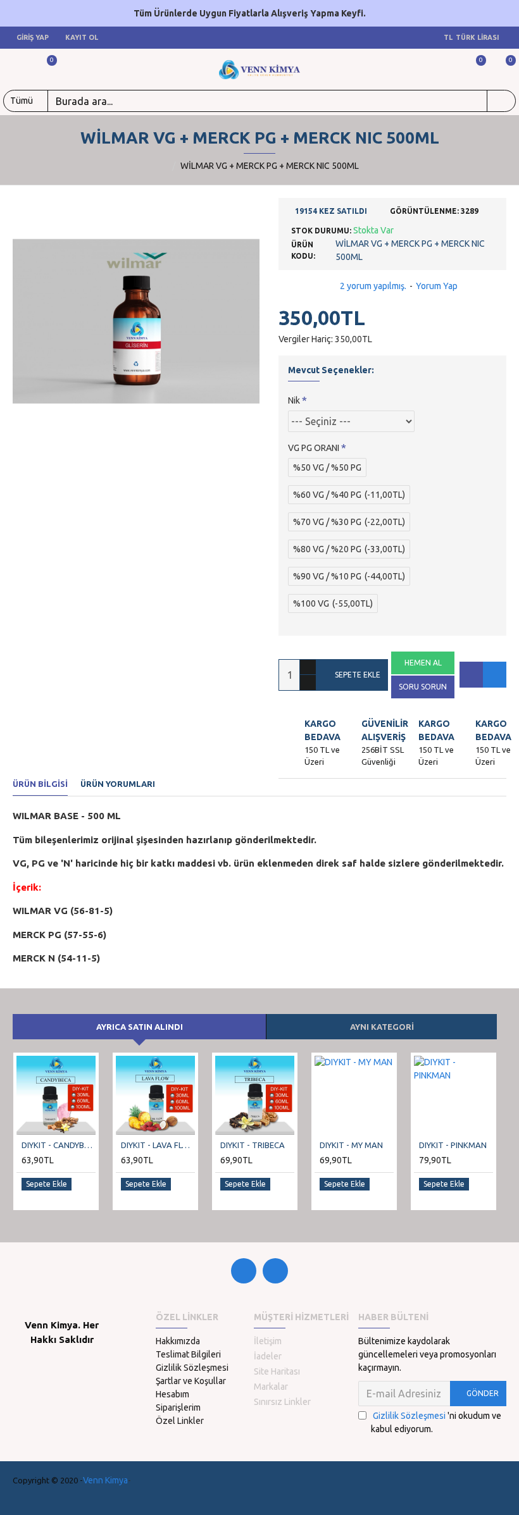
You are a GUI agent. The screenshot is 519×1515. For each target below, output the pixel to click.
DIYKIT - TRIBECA (252, 1145)
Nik (294, 400)
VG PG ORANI (313, 448)
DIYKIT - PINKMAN (453, 1145)
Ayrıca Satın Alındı (139, 1026)
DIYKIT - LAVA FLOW (158, 1145)
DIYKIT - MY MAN (351, 1145)
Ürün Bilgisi (40, 783)
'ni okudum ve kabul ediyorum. (436, 1422)
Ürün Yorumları (117, 783)
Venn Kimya (105, 1480)
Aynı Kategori (382, 1026)
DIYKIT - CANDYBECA (59, 1145)
